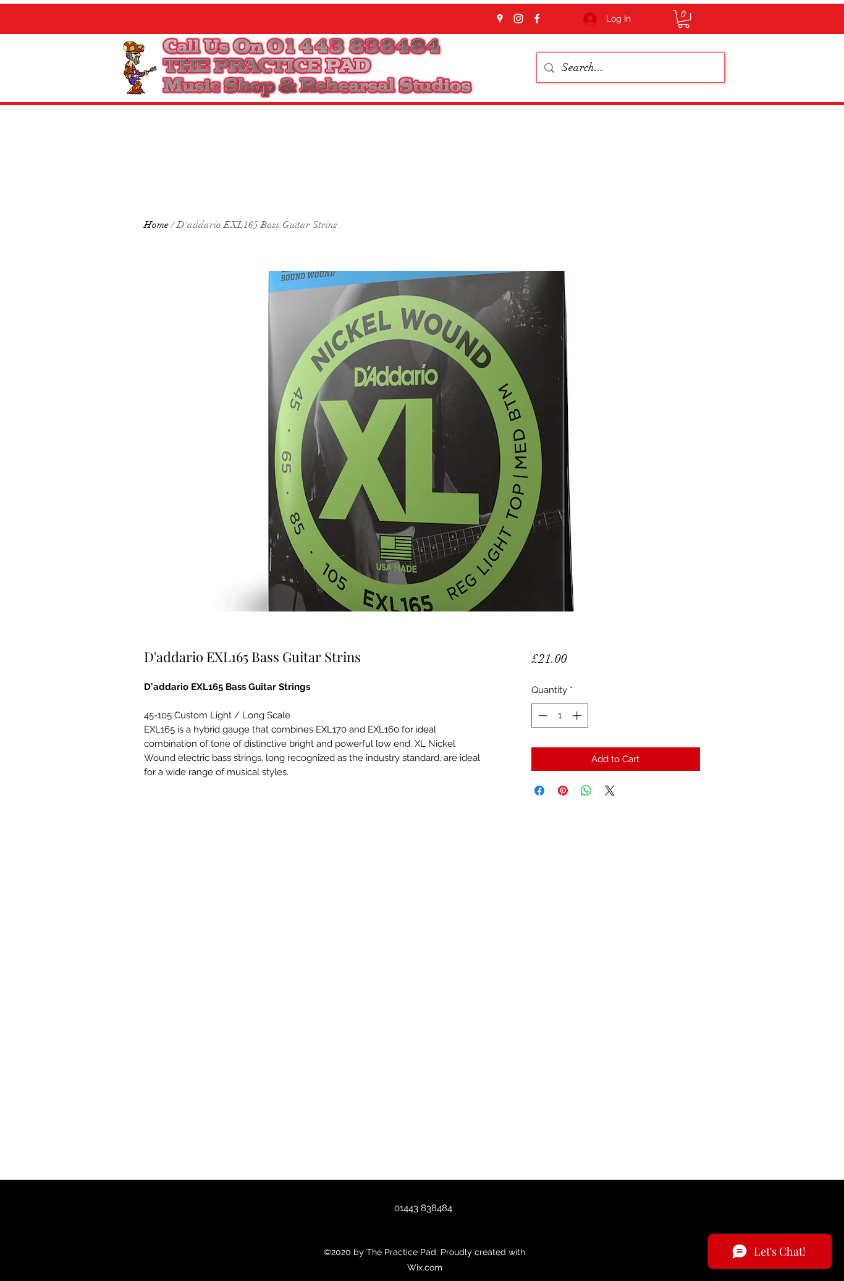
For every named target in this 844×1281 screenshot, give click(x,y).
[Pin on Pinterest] (562, 790)
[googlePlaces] (500, 18)
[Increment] (578, 715)
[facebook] (537, 18)
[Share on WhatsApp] (586, 790)
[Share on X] (609, 790)
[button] (683, 19)
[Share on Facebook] (539, 790)
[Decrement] (541, 715)
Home (156, 225)
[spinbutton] (559, 715)
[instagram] (518, 18)
